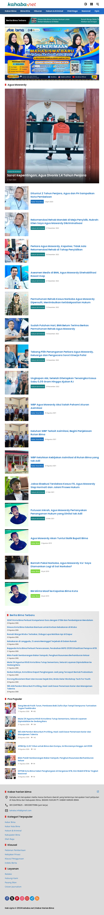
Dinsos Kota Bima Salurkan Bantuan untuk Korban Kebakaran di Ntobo (36, 20)
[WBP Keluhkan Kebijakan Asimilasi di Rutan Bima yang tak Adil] (16, 462)
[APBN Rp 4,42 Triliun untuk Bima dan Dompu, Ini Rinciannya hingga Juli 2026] (10, 747)
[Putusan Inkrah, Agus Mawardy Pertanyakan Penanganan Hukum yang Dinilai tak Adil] (16, 515)
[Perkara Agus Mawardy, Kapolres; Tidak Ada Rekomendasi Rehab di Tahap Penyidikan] (16, 251)
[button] (85, 4)
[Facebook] (7, 898)
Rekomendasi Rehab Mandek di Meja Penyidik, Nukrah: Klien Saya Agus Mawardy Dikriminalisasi (65, 221)
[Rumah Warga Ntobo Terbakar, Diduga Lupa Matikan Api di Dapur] (59, 20)
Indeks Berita (11, 863)
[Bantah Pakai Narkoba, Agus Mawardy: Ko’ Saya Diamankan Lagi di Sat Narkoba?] (16, 567)
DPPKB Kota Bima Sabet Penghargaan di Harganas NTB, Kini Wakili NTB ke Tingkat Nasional (58, 772)
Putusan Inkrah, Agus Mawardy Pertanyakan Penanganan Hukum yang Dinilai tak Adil (59, 511)
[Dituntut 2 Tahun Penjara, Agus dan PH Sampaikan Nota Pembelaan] (16, 198)
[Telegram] (32, 898)
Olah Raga (9, 839)
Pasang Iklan (11, 882)
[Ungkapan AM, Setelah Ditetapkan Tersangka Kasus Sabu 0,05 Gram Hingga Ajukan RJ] (16, 383)
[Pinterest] (17, 898)
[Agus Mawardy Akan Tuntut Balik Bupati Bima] (16, 541)
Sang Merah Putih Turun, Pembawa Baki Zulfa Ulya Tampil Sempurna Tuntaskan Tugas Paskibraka (57, 707)
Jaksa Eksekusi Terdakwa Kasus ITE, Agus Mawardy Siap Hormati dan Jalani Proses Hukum (63, 485)
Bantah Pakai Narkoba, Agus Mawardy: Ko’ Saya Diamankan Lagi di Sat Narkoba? (61, 564)
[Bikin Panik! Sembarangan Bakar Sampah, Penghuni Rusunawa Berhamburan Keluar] (10, 760)
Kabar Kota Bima (37, 202)
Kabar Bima (35, 543)
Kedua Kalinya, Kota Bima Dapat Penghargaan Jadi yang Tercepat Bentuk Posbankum (50, 672)
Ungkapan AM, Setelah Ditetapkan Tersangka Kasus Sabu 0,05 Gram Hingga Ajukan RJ (63, 379)
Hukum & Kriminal (14, 172)
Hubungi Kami (11, 878)
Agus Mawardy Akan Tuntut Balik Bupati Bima (59, 538)
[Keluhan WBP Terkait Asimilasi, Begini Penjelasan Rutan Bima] (16, 435)
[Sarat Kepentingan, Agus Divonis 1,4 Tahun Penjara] (52, 136)
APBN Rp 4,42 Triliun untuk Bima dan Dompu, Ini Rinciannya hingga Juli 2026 (55, 746)
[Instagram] (22, 898)
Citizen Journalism (13, 886)
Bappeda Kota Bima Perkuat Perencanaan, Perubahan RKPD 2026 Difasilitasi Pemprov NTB (52, 648)
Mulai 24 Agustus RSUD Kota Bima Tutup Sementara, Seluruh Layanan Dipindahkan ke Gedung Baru (49, 663)
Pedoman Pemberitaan (15, 850)
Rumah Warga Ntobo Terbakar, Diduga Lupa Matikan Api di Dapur (80, 20)
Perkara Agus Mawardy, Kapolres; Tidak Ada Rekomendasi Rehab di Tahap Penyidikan (58, 247)
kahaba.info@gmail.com (20, 810)
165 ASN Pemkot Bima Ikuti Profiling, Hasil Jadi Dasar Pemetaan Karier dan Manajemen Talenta (49, 687)
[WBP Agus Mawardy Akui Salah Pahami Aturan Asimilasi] (16, 409)
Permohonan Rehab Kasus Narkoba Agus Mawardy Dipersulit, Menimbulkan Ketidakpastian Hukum (63, 300)
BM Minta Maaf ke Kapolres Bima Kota (54, 591)
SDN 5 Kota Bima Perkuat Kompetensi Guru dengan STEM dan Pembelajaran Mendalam (50, 620)
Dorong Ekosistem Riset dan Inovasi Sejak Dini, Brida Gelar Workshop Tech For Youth (48, 679)
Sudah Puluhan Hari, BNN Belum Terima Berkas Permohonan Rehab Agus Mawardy (60, 327)
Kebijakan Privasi (12, 854)
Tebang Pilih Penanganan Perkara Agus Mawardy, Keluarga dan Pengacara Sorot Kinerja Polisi (62, 353)
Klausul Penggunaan (14, 858)
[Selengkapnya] (98, 791)
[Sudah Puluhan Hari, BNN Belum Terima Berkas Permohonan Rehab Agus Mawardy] (16, 330)
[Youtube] (27, 898)
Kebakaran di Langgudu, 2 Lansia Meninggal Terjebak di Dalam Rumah (42, 641)
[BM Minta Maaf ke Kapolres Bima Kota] (16, 594)
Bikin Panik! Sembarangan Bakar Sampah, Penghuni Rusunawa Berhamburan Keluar (48, 655)
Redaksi (8, 874)
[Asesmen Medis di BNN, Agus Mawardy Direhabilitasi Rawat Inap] (16, 277)
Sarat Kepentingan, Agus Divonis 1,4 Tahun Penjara (46, 175)
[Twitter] (12, 898)
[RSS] (37, 898)
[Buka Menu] (91, 4)
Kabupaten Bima (12, 834)
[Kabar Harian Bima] (22, 4)
